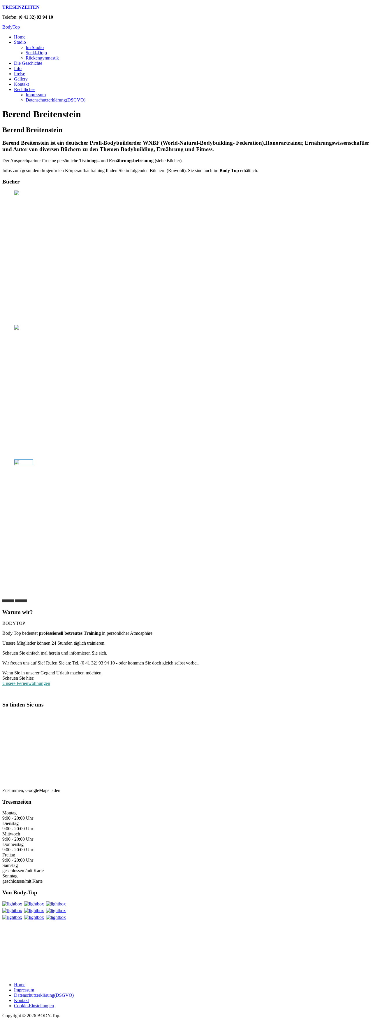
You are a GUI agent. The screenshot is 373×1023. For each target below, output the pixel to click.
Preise (19, 73)
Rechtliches (24, 89)
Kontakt (21, 84)
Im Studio (35, 47)
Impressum (36, 94)
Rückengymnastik (42, 57)
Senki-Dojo (36, 52)
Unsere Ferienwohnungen (26, 683)
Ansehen (22, 198)
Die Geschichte (28, 63)
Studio (20, 42)
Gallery (21, 78)
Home (19, 36)
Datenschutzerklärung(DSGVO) (55, 99)
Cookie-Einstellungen (34, 1005)
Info (18, 68)
